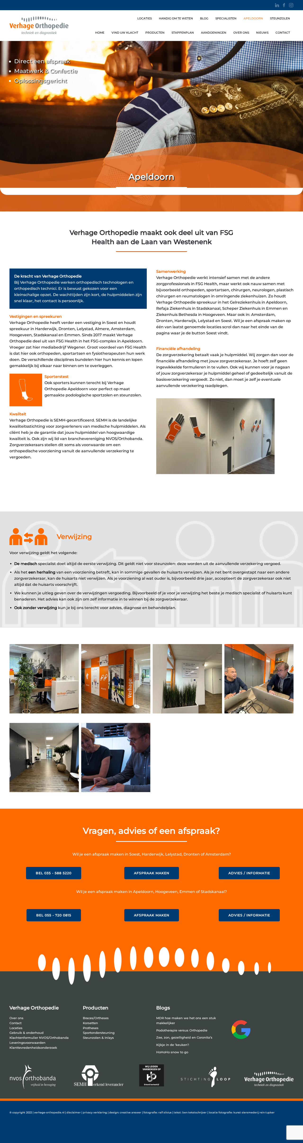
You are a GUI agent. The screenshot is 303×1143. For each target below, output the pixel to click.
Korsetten (90, 1023)
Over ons (241, 32)
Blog (204, 18)
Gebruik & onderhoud (26, 1033)
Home (99, 32)
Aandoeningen (213, 32)
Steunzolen (280, 18)
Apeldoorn (253, 18)
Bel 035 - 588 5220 (53, 873)
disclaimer (74, 1112)
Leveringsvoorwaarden (27, 1042)
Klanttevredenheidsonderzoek (33, 1047)
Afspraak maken (151, 873)
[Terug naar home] (38, 25)
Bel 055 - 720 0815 (53, 915)
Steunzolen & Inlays (98, 1038)
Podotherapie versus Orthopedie (181, 1030)
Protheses (90, 1028)
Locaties (144, 18)
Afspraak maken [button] (180, 489)
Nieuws (262, 32)
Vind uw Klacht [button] (124, 32)
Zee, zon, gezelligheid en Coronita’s (184, 1037)
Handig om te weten (176, 18)
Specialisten (225, 18)
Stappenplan (183, 32)
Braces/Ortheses (96, 1018)
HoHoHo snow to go (172, 1052)
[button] (44, 678)
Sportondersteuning (99, 1033)
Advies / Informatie (249, 873)
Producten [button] (155, 32)
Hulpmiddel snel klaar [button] (40, 489)
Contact (283, 32)
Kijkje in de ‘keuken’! (172, 1045)
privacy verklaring (95, 1112)
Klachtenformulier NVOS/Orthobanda (39, 1038)
